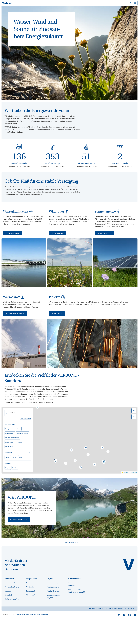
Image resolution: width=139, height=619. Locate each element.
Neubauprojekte (53, 587)
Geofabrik (134, 472)
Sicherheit (8, 595)
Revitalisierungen (53, 591)
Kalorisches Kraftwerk (12, 437)
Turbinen (8, 591)
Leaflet (126, 472)
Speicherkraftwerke (12, 587)
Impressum (44, 614)
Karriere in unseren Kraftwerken (75, 584)
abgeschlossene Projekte (53, 596)
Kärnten (14, 467)
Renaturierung (52, 583)
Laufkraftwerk (9, 433)
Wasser (7, 457)
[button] (37, 407)
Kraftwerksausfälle (12, 599)
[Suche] (130, 3)
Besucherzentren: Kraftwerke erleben (75, 590)
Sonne (14, 457)
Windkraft (29, 587)
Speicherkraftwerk (22, 433)
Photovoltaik (9, 446)
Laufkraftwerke (10, 583)
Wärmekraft (30, 595)
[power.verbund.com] (128, 564)
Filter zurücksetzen (25, 418)
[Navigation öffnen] (135, 3)
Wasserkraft (30, 583)
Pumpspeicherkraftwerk (13, 429)
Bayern (7, 467)
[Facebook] (124, 615)
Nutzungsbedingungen (33, 614)
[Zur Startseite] (7, 3)
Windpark (19, 442)
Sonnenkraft (30, 591)
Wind (21, 457)
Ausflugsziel (9, 442)
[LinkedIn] (119, 615)
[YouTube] (135, 615)
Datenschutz (21, 614)
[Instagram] (129, 615)
